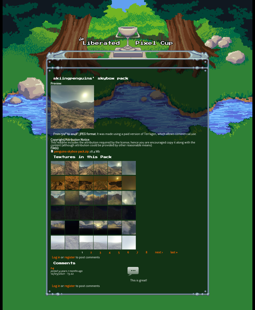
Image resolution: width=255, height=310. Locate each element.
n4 (52, 268)
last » (174, 252)
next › (159, 252)
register (70, 257)
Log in (56, 257)
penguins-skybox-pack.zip (71, 151)
